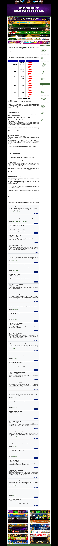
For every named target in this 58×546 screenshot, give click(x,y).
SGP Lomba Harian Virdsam (22, 231)
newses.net (42, 119)
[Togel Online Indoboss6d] (40, 511)
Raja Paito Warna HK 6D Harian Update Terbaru (17, 362)
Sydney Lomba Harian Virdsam (16, 221)
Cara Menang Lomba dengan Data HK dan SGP (17, 489)
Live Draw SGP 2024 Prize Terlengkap (16, 284)
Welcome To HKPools (14, 260)
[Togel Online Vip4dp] (40, 518)
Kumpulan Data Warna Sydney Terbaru (16, 323)
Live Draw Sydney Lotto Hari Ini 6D (15, 274)
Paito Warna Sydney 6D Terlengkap (15, 382)
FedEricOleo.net (42, 120)
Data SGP (42, 57)
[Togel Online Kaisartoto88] (18, 538)
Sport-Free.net (42, 114)
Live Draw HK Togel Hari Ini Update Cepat (16, 294)
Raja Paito (42, 79)
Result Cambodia (10, 16)
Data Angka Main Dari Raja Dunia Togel (16, 470)
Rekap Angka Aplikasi (14, 407)
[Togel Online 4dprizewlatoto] (18, 535)
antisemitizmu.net (43, 106)
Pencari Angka (42, 71)
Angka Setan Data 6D (14, 446)
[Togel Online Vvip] (29, 22)
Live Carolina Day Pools (15, 270)
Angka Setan (42, 73)
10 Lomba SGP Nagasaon (15, 231)
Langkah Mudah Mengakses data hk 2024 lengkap (18, 343)
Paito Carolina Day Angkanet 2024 (15, 499)
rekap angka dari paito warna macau (15, 411)
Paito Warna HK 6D (43, 51)
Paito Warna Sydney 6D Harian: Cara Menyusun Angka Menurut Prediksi (22, 352)
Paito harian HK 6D (14, 368)
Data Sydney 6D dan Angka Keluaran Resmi (17, 303)
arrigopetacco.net (43, 126)
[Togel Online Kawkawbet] (18, 518)
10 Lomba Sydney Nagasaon (23, 221)
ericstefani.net (42, 121)
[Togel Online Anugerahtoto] (40, 525)
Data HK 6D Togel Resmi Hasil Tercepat (16, 313)
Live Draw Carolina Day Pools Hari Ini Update (17, 264)
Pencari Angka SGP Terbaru (14, 460)
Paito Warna (42, 80)
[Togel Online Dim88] (29, 25)
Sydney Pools (42, 66)
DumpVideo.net (42, 122)
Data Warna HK (14, 211)
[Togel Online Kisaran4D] (29, 32)
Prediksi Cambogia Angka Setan (15, 440)
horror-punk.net (42, 112)
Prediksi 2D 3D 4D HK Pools (14, 255)
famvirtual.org (42, 105)
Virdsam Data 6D (14, 495)
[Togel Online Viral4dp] (29, 42)
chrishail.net (42, 113)
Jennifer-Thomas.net (43, 93)
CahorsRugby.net (43, 99)
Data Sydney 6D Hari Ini (15, 309)
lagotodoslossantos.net (43, 86)
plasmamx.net (42, 100)
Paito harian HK (18, 211)
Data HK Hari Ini (14, 348)
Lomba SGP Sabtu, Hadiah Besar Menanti (16, 225)
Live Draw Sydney (43, 63)
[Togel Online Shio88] (40, 538)
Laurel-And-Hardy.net (43, 107)
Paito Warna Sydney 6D (43, 52)
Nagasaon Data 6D (14, 485)
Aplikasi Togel (42, 81)
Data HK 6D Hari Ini (14, 319)
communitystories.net (43, 92)
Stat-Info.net (42, 90)
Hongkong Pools (43, 65)
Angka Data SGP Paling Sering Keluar (15, 333)
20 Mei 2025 (11, 226)
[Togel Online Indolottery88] (40, 528)
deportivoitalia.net (43, 85)
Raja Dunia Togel (43, 78)
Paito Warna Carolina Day (44, 50)
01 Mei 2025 (11, 500)
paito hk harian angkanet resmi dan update (16, 431)
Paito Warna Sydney (43, 49)
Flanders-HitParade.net (43, 98)
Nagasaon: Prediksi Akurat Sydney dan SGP (17, 480)
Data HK (41, 56)
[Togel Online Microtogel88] (18, 511)
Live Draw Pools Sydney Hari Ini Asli (15, 245)
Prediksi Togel (15, 226)
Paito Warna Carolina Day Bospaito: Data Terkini (17, 372)
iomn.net (42, 104)
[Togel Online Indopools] (40, 535)
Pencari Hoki (42, 72)
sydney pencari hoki (14, 456)
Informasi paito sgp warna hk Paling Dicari (16, 206)
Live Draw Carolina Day (43, 64)
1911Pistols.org (42, 97)
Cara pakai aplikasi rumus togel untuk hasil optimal (18, 401)
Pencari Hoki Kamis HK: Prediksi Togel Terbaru (17, 450)
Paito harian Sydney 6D (15, 358)
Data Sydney (42, 58)
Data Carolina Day (43, 59)
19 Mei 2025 (11, 363)
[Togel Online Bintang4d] (18, 528)
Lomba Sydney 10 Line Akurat (14, 215)
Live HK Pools (13, 299)
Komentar (19, 226)
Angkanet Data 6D (14, 436)
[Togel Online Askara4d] (18, 525)
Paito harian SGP (14, 397)
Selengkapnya (36, 213)
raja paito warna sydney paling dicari (15, 421)
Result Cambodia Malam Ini (23, 45)
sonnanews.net (42, 91)
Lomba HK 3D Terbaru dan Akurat (15, 235)
